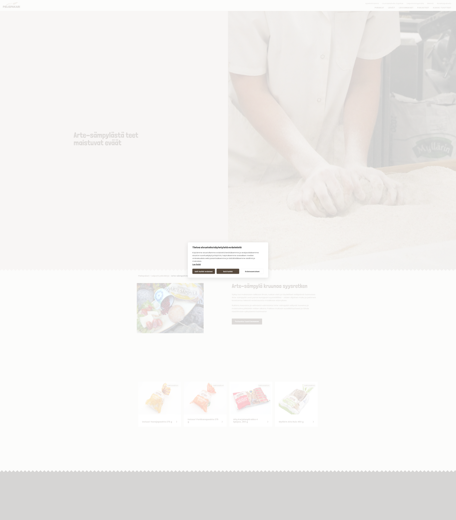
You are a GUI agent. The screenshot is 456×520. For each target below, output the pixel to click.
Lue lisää (196, 264)
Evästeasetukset (252, 271)
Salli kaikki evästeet (204, 271)
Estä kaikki (228, 271)
